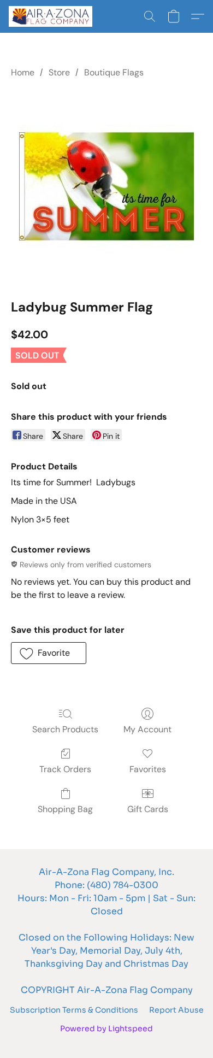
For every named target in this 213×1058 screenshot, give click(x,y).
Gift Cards (147, 809)
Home (22, 72)
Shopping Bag (65, 809)
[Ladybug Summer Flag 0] (106, 186)
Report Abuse (176, 1010)
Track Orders (65, 769)
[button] (53, 16)
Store (59, 72)
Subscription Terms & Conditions (74, 1010)
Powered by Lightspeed (106, 1028)
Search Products (65, 729)
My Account (147, 729)
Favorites (147, 769)
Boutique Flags (114, 72)
